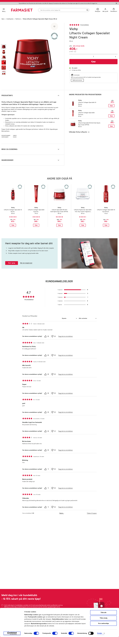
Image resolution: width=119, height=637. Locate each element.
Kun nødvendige (103, 623)
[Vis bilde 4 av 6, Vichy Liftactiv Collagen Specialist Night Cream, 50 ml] (3, 62)
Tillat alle (103, 612)
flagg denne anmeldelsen (65, 336)
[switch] (55, 633)
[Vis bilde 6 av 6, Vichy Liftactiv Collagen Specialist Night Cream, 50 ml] (3, 73)
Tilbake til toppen (92, 513)
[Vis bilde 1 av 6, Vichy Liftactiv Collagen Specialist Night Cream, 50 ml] (3, 46)
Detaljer (99, 633)
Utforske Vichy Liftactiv (78, 132)
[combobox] (63, 10)
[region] (33, 55)
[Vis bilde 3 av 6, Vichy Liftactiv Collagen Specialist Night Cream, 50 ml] (3, 57)
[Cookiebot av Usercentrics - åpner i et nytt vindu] (12, 633)
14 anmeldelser (84, 25)
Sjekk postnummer (77, 80)
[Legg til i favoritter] (54, 26)
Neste (61, 513)
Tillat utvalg (103, 618)
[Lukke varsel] (116, 3)
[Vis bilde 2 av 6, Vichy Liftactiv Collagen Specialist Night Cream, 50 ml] (3, 52)
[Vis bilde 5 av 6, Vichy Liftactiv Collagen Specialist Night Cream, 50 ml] (3, 67)
